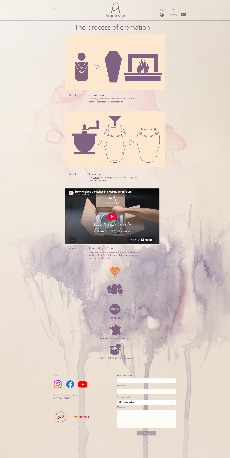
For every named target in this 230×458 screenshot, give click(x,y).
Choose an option (125, 397)
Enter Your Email (124, 386)
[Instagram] (57, 384)
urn (133, 255)
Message (121, 407)
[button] (53, 9)
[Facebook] (70, 384)
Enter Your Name (124, 375)
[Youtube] (82, 384)
